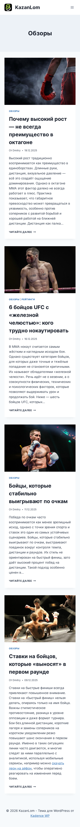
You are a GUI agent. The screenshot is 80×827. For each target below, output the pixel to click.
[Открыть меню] (72, 7)
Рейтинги (28, 299)
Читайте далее (22, 231)
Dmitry (17, 150)
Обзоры (14, 111)
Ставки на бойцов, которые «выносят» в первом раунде (37, 664)
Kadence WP (40, 816)
